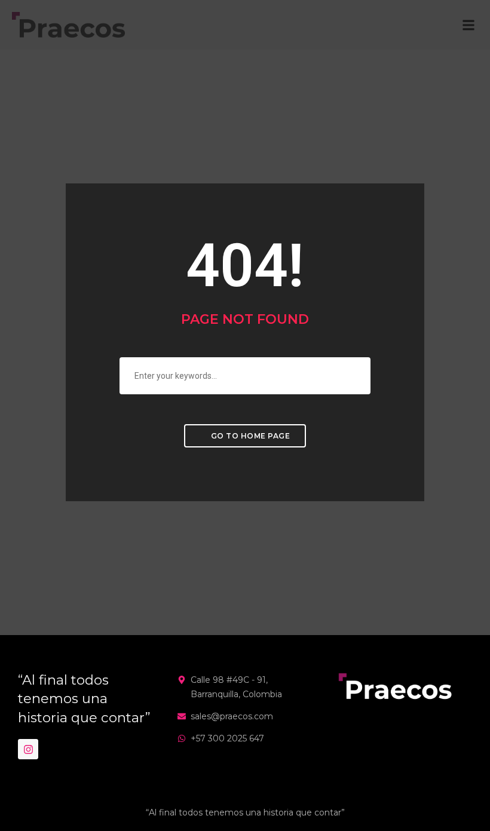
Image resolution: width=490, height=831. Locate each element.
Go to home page (249, 435)
